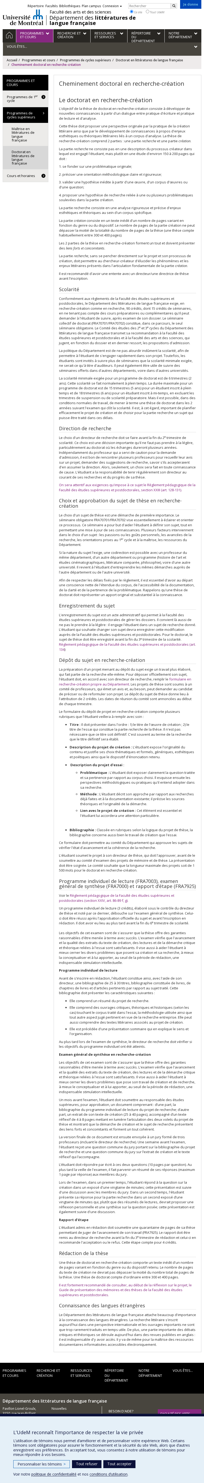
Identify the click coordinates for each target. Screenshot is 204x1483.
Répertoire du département (116, 1375)
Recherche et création (48, 1373)
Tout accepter (119, 1463)
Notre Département (150, 1373)
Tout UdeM (156, 12)
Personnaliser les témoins (42, 1464)
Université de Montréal (23, 17)
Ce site (137, 12)
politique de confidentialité (53, 1474)
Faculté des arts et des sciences (80, 12)
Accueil (12, 60)
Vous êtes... (183, 1370)
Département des (92, 20)
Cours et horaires (21, 175)
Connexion (111, 6)
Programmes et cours (38, 60)
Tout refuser (86, 1463)
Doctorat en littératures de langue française (149, 60)
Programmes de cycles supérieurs (85, 60)
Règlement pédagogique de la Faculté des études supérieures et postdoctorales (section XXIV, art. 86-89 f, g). (116, 898)
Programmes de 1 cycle (22, 98)
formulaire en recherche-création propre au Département (125, 682)
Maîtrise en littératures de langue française (23, 134)
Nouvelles (59, 1408)
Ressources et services (81, 1373)
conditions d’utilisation (109, 1474)
